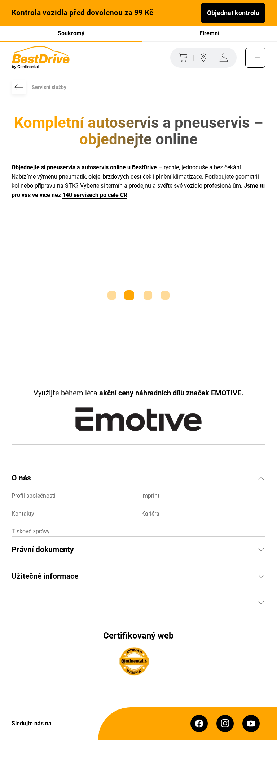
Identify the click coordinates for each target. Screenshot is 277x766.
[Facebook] (199, 723)
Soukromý (71, 33)
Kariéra (150, 513)
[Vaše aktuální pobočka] (203, 58)
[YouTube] (251, 723)
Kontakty (23, 513)
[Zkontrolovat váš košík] (181, 58)
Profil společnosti (34, 495)
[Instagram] (225, 723)
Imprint (150, 495)
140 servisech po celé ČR (94, 195)
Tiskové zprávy (31, 531)
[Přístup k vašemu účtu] (225, 58)
